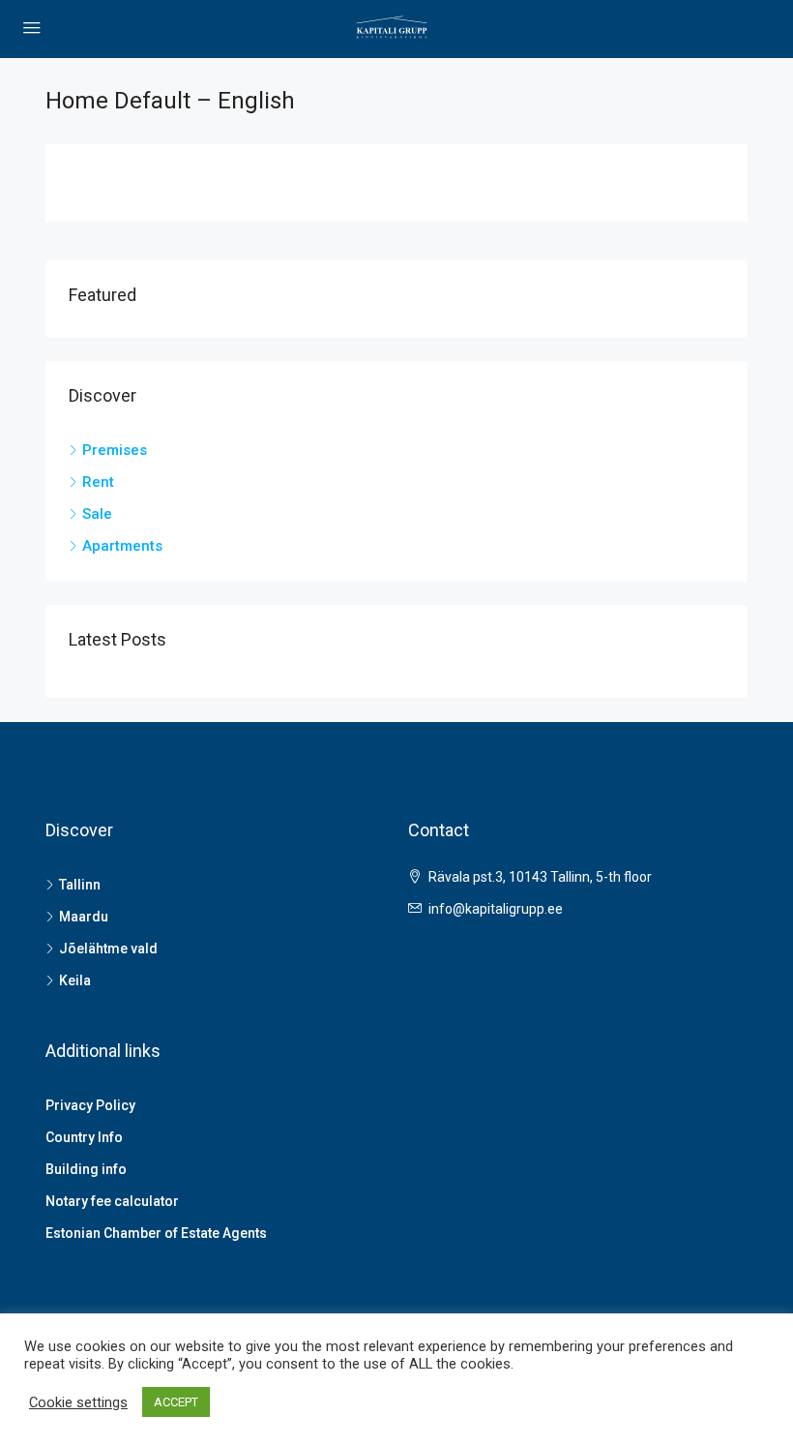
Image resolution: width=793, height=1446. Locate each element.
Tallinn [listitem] (80, 884)
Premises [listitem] (114, 450)
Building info (86, 1169)
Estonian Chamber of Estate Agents (156, 1233)
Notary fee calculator (112, 1201)
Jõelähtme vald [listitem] (108, 948)
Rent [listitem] (98, 482)
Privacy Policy (90, 1105)
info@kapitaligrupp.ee (495, 909)
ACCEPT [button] (176, 1402)
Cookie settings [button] (78, 1402)
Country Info (84, 1137)
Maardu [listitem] (83, 916)
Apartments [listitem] (122, 546)
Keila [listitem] (75, 980)
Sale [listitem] (97, 514)
